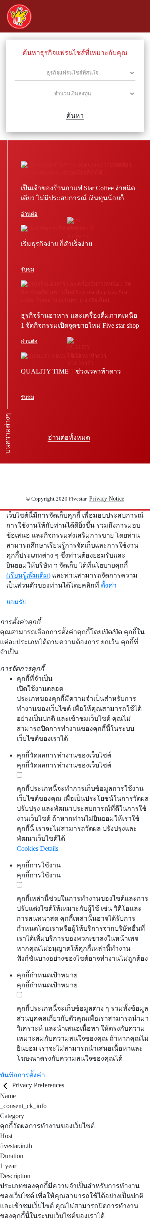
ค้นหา (75, 115)
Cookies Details (37, 848)
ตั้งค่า (109, 585)
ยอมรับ (16, 602)
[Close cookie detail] (6, 1085)
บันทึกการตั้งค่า (22, 1075)
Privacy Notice (106, 499)
